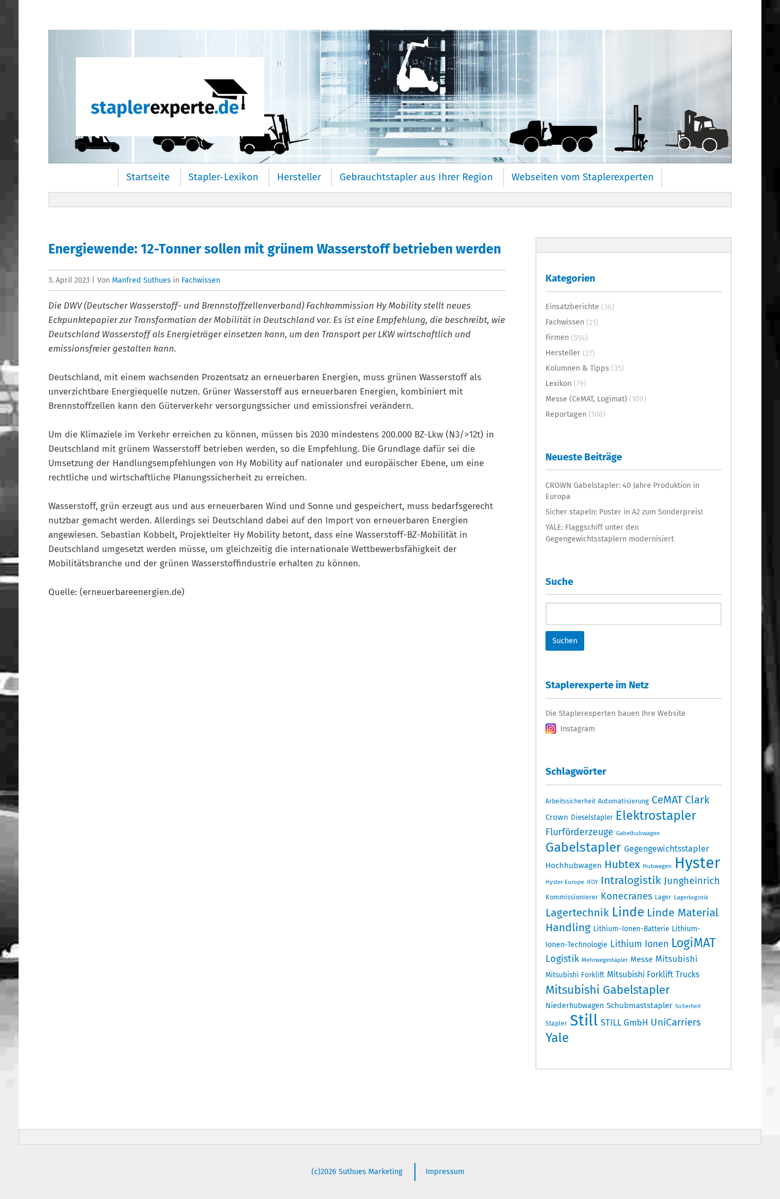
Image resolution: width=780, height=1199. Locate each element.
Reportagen (565, 414)
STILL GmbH (624, 1022)
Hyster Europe (564, 882)
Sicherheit (688, 1006)
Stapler (556, 1023)
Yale (557, 1037)
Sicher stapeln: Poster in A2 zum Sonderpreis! (624, 512)
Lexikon (558, 383)
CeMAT (667, 799)
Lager (663, 897)
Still (584, 1020)
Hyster (697, 863)
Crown (556, 817)
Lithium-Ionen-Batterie (631, 928)
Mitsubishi (676, 959)
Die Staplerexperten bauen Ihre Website (615, 713)
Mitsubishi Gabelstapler (607, 990)
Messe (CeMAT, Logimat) (586, 399)
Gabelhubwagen (638, 833)
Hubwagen (657, 866)
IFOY (592, 882)
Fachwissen (200, 280)
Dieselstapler (592, 817)
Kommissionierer (571, 897)
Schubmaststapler (639, 1005)
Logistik (562, 959)
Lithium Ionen (639, 944)
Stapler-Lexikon (223, 177)
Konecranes (626, 896)
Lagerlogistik (691, 897)
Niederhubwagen (574, 1005)
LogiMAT (693, 942)
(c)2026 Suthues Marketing (357, 1171)
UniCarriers (676, 1022)
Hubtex (622, 864)
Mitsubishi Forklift (574, 975)
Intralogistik (631, 880)
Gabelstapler (583, 847)
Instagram (577, 728)
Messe (641, 959)
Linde (628, 912)
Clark (697, 799)
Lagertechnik (577, 912)
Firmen (557, 337)
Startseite (148, 177)
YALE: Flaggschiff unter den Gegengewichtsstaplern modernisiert (609, 533)
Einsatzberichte (572, 306)
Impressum (445, 1171)
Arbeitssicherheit (570, 801)
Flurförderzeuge (579, 832)
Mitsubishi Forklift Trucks (653, 974)
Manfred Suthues (141, 280)
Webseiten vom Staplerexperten (583, 177)
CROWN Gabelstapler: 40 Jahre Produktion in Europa (622, 491)
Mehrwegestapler (605, 960)
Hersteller (299, 177)
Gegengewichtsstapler (666, 849)
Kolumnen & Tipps (577, 368)
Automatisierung (623, 801)
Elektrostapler (656, 815)
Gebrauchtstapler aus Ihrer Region (416, 177)
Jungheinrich (692, 881)
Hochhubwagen (573, 865)
